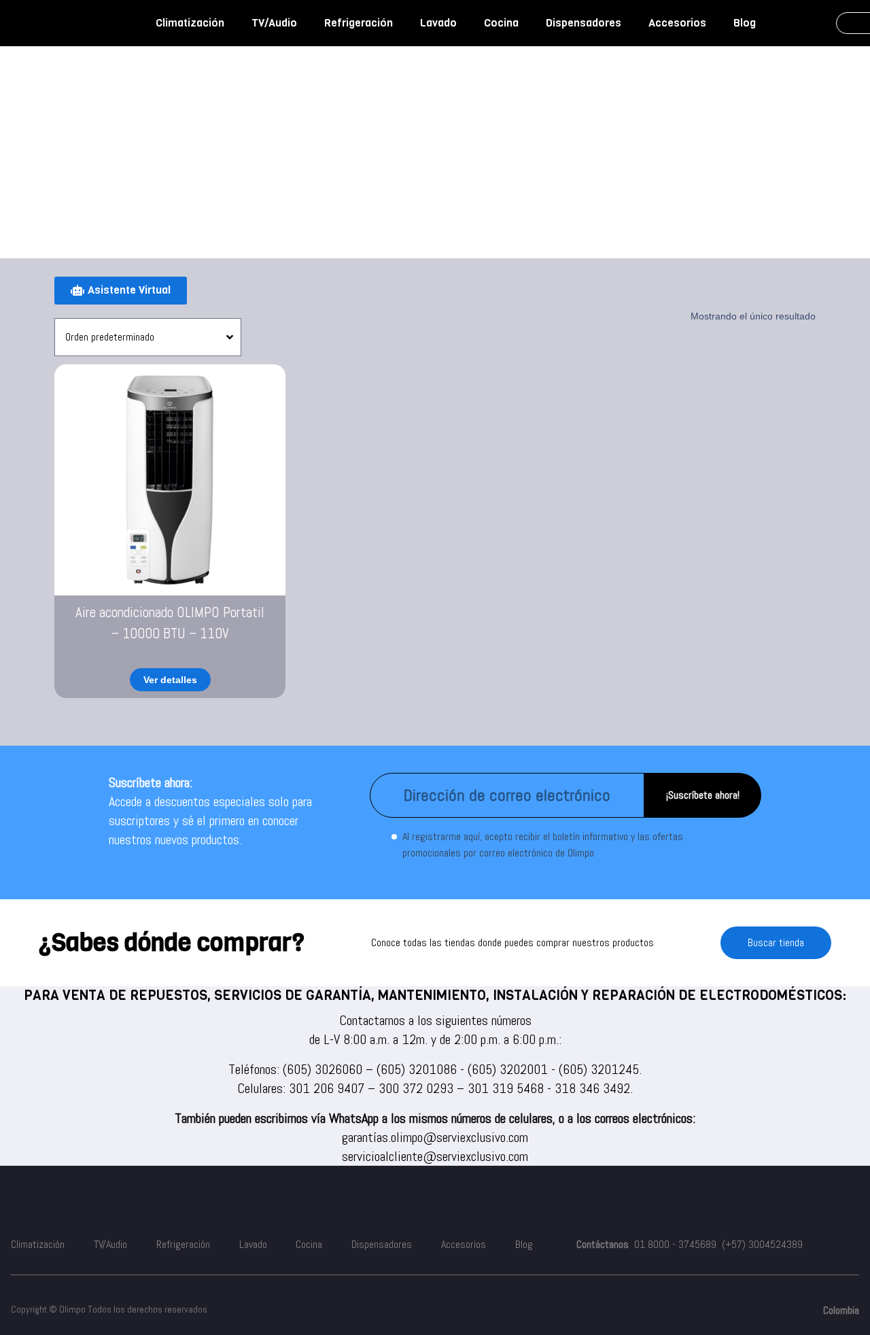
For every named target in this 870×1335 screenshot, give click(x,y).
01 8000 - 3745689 (675, 1244)
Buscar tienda (776, 942)
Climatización (190, 23)
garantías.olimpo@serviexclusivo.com (435, 1137)
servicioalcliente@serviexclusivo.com (435, 1156)
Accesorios (677, 23)
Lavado (438, 23)
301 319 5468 (506, 1088)
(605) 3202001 (508, 1069)
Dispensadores (583, 23)
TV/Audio (274, 23)
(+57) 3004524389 (762, 1244)
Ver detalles (170, 679)
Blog (744, 23)
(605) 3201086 (417, 1069)
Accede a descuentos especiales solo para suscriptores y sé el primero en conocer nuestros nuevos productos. (210, 820)
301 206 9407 (326, 1088)
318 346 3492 (592, 1088)
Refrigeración (358, 23)
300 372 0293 (416, 1088)
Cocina (501, 23)
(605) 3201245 (599, 1069)
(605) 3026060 (322, 1069)
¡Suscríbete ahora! (703, 795)
